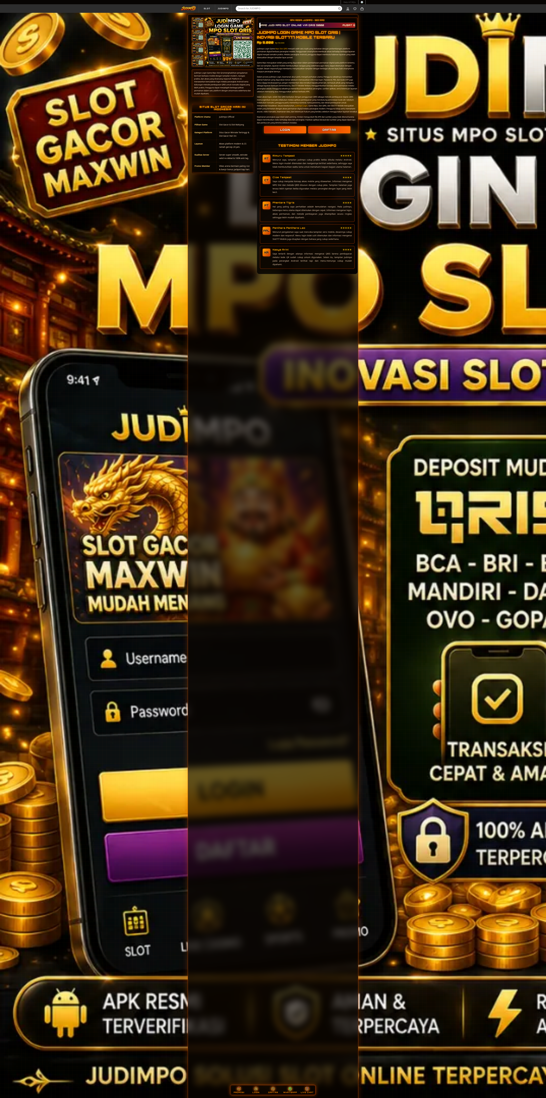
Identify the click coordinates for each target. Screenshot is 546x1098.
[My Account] (347, 8)
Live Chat (307, 1092)
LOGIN (285, 129)
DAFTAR (329, 129)
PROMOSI (239, 1092)
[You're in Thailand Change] (361, 2)
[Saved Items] (354, 8)
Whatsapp (290, 1092)
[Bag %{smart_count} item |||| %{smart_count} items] (362, 8)
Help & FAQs (350, 2)
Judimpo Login (301, 105)
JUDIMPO (223, 8)
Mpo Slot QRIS (281, 48)
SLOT (207, 8)
